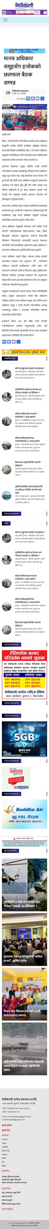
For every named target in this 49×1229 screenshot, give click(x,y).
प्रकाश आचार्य (7, 1196)
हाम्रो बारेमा (7, 1125)
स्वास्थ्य (4, 1154)
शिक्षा (4, 1166)
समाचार (5, 1139)
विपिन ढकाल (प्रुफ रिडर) (11, 1204)
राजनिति (5, 1147)
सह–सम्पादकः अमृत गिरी (11, 1192)
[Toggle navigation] (5, 20)
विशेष (4, 1158)
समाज (4, 1143)
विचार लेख (6, 1151)
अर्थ (3, 1162)
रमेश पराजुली (7, 1200)
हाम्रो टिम (6, 1130)
